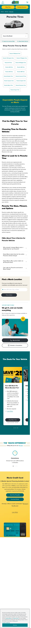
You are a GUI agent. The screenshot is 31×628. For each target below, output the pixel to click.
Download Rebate (15, 499)
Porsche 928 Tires (21, 67)
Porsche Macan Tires (8, 85)
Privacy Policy (8, 618)
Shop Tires (8, 7)
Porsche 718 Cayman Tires (8, 58)
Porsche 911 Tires (8, 62)
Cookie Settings (6, 622)
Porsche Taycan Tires (15, 89)
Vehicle (6, 11)
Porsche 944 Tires (9, 71)
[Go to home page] (15, 2)
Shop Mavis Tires (13, 419)
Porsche (11, 11)
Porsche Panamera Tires (21, 85)
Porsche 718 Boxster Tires (15, 53)
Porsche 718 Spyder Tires (22, 58)
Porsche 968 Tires (21, 71)
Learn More (10, 411)
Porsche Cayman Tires (21, 80)
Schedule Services (21, 7)
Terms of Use (16, 618)
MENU (3, 3)
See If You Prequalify (15, 495)
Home (2, 11)
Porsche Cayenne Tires (9, 80)
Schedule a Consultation (16, 345)
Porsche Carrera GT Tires (21, 76)
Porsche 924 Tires (9, 67)
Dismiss (15, 625)
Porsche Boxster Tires (8, 76)
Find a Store (9, 295)
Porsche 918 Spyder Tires (21, 62)
